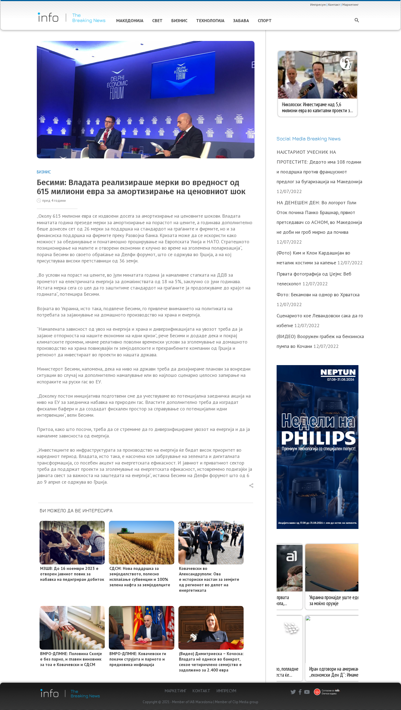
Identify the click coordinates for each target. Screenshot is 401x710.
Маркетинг (350, 4)
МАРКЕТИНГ (175, 690)
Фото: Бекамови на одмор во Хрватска (318, 294)
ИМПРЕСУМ (226, 690)
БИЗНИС (44, 171)
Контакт (334, 4)
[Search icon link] (357, 20)
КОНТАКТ (201, 690)
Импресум (318, 4)
